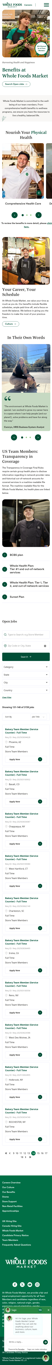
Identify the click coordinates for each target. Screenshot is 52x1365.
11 (21, 1153)
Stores (5, 1197)
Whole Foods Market (12, 1231)
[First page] (6, 1153)
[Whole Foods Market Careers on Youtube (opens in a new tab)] (29, 1284)
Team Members (10, 1240)
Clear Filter (6, 697)
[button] (26, 667)
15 (38, 1153)
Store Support (9, 1201)
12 (24, 1153)
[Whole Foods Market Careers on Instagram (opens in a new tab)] (37, 1284)
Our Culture (8, 1187)
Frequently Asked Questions (16, 1245)
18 (22, 1157)
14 (33, 1153)
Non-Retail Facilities (12, 1206)
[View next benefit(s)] (38, 215)
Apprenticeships (10, 1211)
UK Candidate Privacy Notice (15, 1352)
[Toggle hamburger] (46, 5)
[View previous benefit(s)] (15, 215)
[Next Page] (26, 1157)
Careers (28, 4)
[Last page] (30, 1157)
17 (46, 1153)
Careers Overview (11, 1183)
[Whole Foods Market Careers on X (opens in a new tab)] (22, 1284)
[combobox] (26, 646)
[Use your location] (46, 646)
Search (24, 656)
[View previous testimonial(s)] (14, 437)
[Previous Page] (10, 1153)
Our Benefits (8, 1192)
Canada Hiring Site (11, 1226)
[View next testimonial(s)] (38, 437)
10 (17, 1153)
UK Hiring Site (9, 1221)
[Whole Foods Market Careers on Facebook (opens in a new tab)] (14, 1284)
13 (28, 1153)
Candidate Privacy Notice (15, 1235)
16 (42, 1153)
